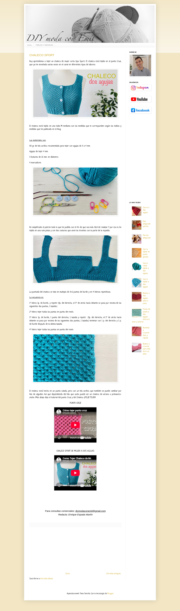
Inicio (29, 45)
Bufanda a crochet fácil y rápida (146, 333)
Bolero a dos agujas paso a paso (146, 298)
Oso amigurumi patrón (146, 224)
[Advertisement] (75, 549)
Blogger (110, 594)
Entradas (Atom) (46, 579)
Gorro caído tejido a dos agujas (146, 268)
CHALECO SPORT (41, 55)
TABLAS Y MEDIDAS (44, 45)
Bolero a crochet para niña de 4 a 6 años (146, 349)
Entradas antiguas (113, 574)
